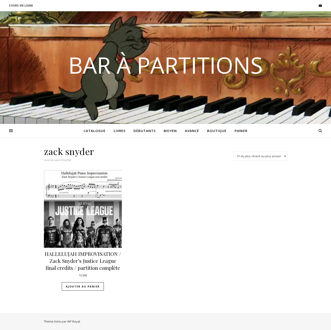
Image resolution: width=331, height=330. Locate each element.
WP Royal (73, 321)
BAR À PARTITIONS (165, 65)
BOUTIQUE (217, 130)
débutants (145, 130)
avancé (192, 130)
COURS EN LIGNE (21, 5)
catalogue (95, 130)
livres (119, 130)
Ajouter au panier (83, 286)
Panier (241, 130)
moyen (170, 130)
